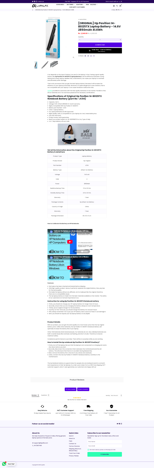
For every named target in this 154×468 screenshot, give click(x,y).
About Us (72, 438)
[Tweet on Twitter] (118, 10)
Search (71, 436)
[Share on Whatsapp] (119, 10)
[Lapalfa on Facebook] (34, 1)
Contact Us (72, 444)
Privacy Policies (74, 456)
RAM (87, 4)
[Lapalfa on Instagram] (36, 1)
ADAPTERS (80, 4)
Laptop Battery (82, 19)
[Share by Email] (121, 10)
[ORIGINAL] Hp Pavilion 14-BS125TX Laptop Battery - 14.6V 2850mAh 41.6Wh (54, 10)
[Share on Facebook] (116, 10)
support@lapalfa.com (40, 443)
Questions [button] (44, 395)
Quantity (81, 37)
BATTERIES (71, 4)
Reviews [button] (34, 395)
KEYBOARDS (61, 4)
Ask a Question (84, 389)
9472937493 (37, 445)
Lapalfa (49, 91)
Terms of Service (74, 446)
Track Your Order (74, 453)
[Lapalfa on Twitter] (32, 1)
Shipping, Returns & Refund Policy (75, 450)
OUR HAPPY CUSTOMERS (77, 7)
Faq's (70, 441)
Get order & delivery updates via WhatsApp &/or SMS (102, 449)
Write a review (71, 389)
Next (73, 37)
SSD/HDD (94, 4)
